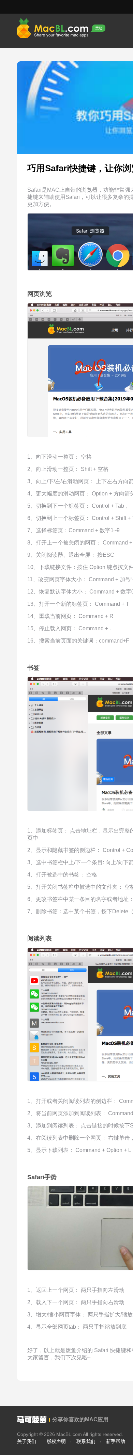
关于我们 (26, 1441)
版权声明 (56, 1441)
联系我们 (85, 1441)
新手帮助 (115, 1441)
